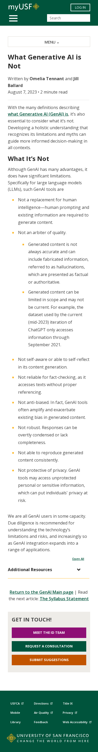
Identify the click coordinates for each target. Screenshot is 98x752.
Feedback (41, 722)
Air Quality (41, 713)
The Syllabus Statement (64, 599)
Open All (78, 559)
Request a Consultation (49, 646)
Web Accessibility (75, 722)
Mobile (15, 713)
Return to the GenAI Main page (41, 592)
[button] (46, 569)
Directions (41, 703)
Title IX (68, 703)
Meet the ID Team (49, 632)
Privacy (68, 713)
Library (15, 722)
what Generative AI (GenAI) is (38, 114)
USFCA (15, 703)
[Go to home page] (49, 739)
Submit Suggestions (49, 659)
